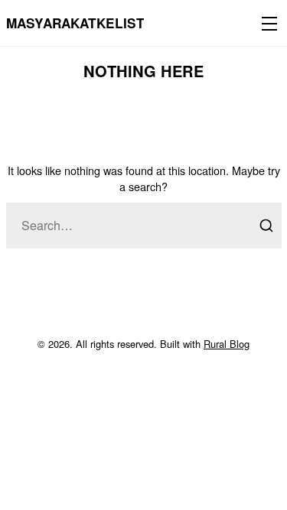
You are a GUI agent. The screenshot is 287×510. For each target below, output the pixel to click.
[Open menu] (266, 23)
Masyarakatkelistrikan (95, 23)
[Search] (266, 225)
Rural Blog (226, 343)
